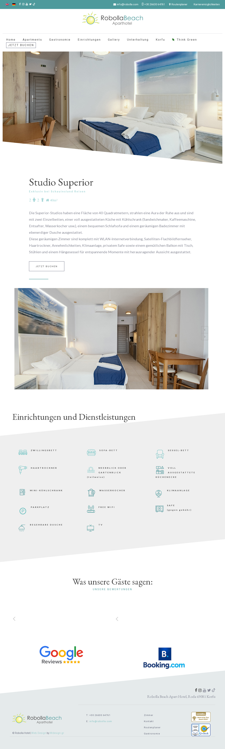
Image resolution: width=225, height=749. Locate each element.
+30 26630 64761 (154, 4)
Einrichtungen (89, 39)
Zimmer (148, 715)
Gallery (114, 39)
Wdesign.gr (57, 733)
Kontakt (149, 721)
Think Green (187, 39)
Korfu (160, 39)
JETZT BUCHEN (21, 45)
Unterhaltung (138, 39)
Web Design (38, 733)
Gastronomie (60, 39)
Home (11, 39)
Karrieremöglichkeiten (207, 4)
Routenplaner (152, 727)
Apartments (32, 39)
